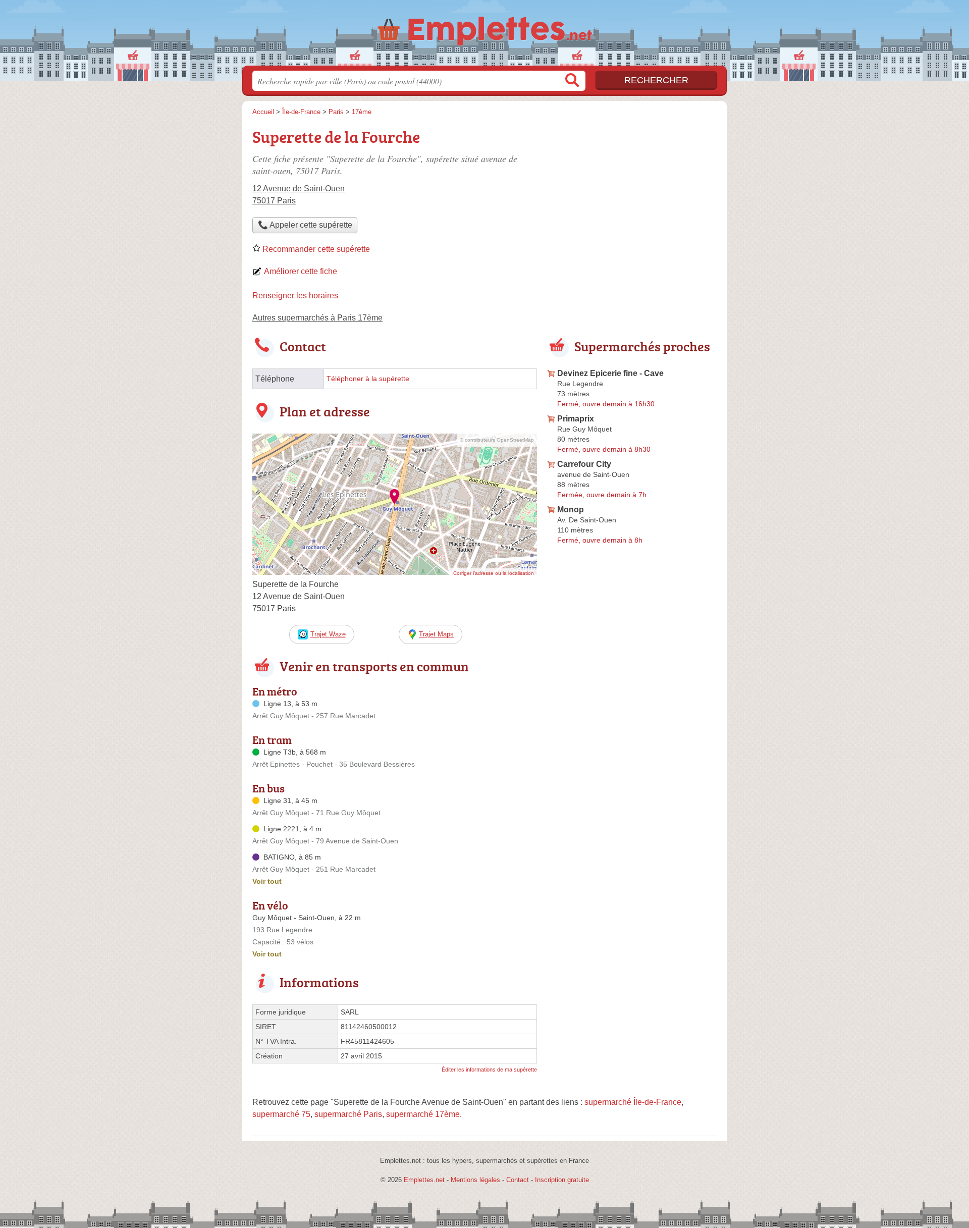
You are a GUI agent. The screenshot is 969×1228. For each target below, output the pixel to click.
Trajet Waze (328, 634)
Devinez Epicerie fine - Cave (610, 373)
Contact (517, 1180)
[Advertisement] (632, 194)
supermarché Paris (348, 1114)
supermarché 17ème (423, 1114)
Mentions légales (475, 1180)
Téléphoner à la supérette (368, 379)
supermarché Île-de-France (632, 1102)
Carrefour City (584, 464)
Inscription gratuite (562, 1180)
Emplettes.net (424, 1180)
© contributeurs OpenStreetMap (497, 440)
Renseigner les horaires (295, 295)
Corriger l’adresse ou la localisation (493, 573)
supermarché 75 (281, 1114)
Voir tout (267, 881)
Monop (570, 509)
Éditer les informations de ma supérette (489, 1069)
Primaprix (575, 418)
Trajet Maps (436, 634)
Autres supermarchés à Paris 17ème (317, 317)
